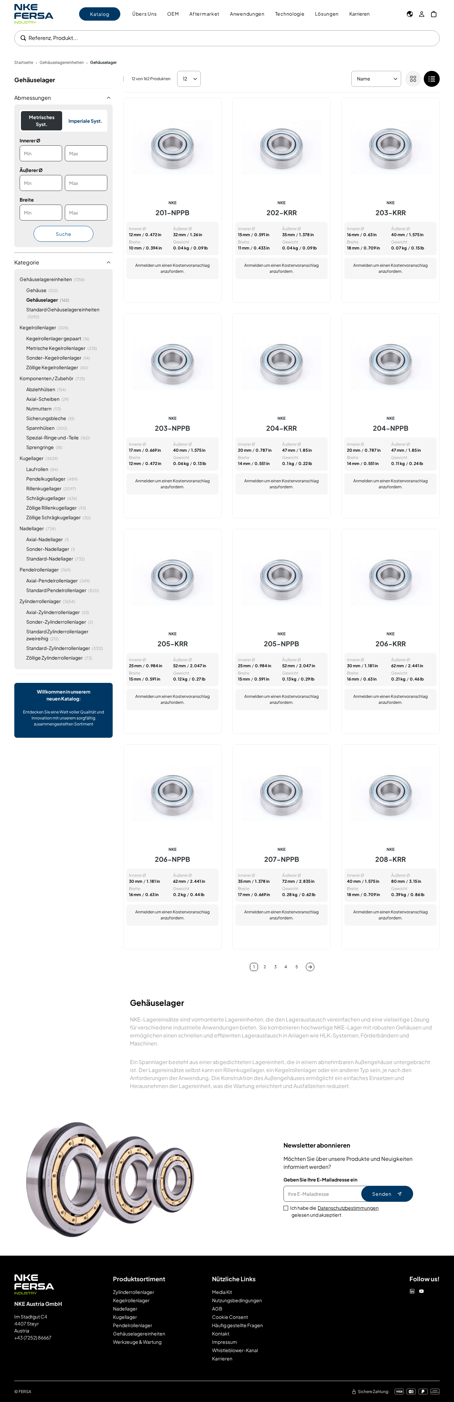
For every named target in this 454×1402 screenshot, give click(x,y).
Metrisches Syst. (42, 120)
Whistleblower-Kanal (235, 1350)
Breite (27, 200)
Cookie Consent (230, 1317)
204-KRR (281, 428)
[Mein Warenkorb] (434, 14)
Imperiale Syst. (85, 121)
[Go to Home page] (34, 14)
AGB (217, 1309)
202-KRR (282, 213)
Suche (63, 234)
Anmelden (145, 265)
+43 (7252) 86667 (33, 1337)
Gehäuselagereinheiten (62, 62)
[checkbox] (432, 79)
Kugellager (125, 1317)
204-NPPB (390, 428)
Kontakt (220, 1333)
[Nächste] (310, 967)
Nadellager (125, 1309)
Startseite (23, 62)
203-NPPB (172, 428)
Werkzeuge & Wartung (137, 1342)
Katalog (99, 14)
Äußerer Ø (31, 170)
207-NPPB (281, 859)
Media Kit (222, 1292)
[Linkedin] (412, 1291)
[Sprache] (410, 14)
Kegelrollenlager (131, 1300)
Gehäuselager (103, 62)
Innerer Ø (30, 140)
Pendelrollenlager (132, 1325)
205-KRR (173, 644)
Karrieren (359, 14)
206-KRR (391, 644)
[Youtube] (421, 1291)
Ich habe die (334, 1211)
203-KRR (391, 213)
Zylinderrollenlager (133, 1292)
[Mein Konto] (422, 14)
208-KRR (390, 859)
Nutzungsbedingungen (237, 1300)
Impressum (224, 1342)
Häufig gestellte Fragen (237, 1325)
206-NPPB (172, 859)
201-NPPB (172, 213)
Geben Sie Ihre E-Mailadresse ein (320, 1179)
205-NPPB (281, 644)
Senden (382, 1194)
